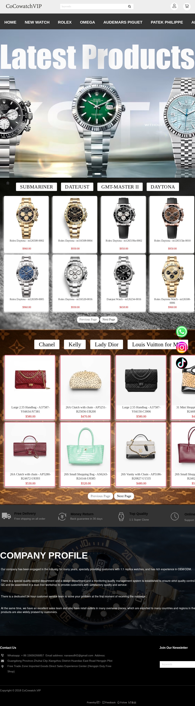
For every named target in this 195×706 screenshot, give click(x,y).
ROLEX (65, 22)
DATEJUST (77, 186)
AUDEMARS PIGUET (122, 22)
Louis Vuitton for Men (158, 344)
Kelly (75, 344)
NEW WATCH (37, 22)
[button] (97, 174)
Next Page (108, 319)
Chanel (47, 344)
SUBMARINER (36, 186)
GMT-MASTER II (120, 186)
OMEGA (87, 22)
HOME (10, 22)
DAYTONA (163, 186)
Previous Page (88, 319)
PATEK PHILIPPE (167, 22)
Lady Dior (106, 344)
